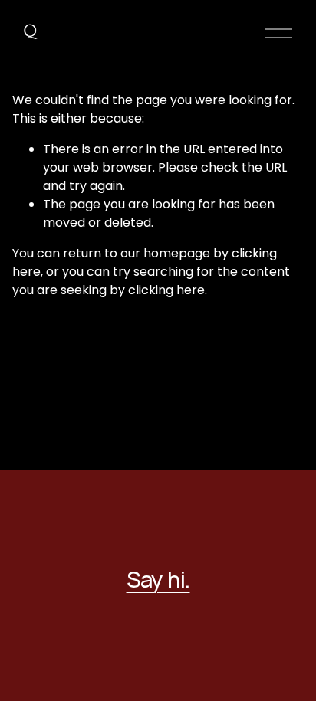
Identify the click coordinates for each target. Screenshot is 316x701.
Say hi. (158, 579)
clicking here (166, 290)
